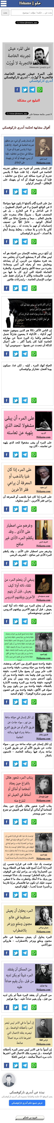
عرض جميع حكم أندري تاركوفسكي (27, 1102)
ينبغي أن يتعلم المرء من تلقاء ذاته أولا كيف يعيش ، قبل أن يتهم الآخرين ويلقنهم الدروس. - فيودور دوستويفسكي (27, 609)
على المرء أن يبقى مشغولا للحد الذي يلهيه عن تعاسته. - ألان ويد (27, 444)
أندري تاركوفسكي (41, 80)
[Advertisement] (27, 32)
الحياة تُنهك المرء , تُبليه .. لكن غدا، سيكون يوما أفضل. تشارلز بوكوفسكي (27, 367)
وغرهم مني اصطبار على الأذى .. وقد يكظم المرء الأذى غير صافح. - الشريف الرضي (27, 553)
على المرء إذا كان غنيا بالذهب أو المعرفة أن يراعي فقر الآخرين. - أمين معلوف (27, 498)
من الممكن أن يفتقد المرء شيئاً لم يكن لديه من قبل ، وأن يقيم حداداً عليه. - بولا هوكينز (27, 997)
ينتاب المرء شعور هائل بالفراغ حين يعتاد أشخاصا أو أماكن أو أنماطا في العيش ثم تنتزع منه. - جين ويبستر (27, 809)
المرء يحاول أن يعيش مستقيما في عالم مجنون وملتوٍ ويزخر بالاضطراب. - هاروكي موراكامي (27, 940)
